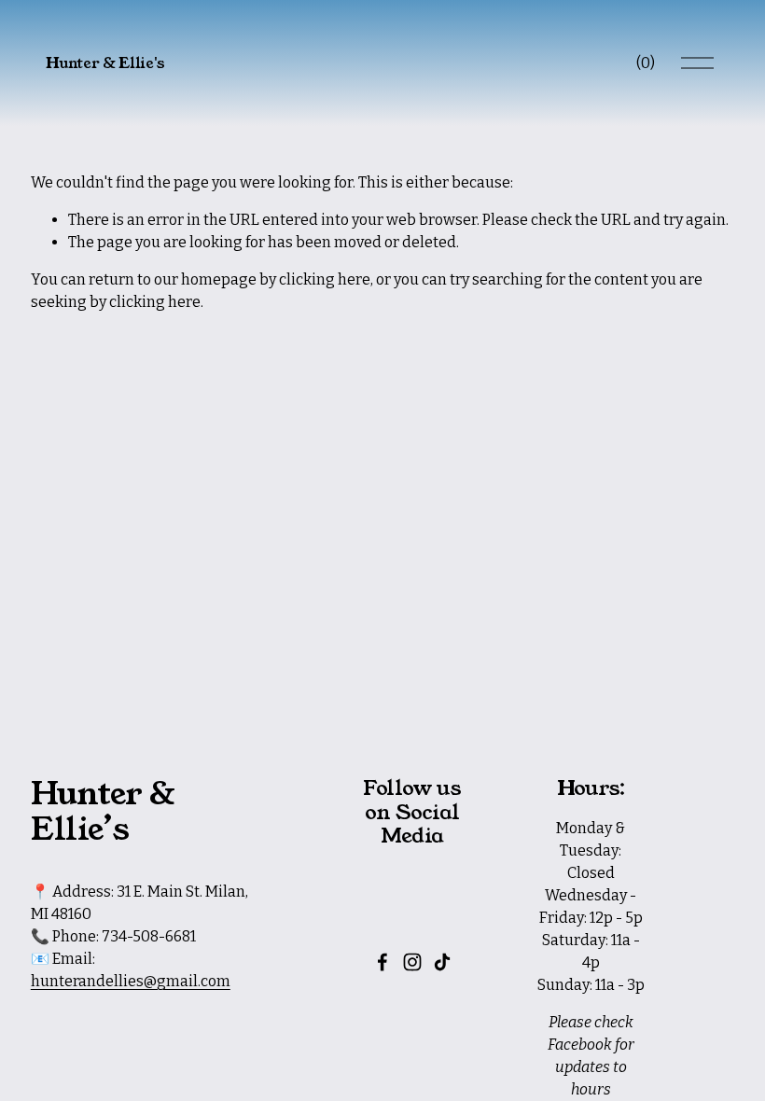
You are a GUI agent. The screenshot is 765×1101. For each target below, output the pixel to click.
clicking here (324, 279)
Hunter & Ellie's (105, 63)
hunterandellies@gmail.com (130, 981)
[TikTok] (442, 962)
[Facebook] (382, 962)
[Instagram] (412, 962)
